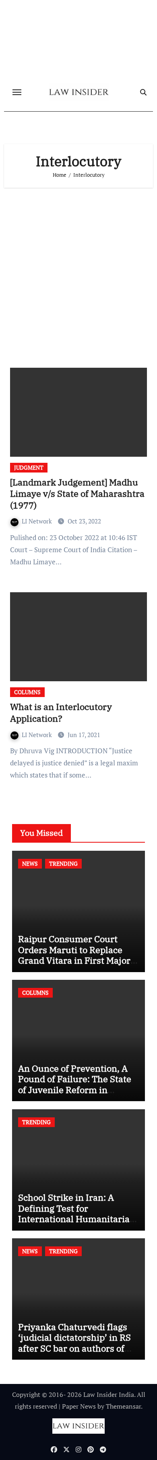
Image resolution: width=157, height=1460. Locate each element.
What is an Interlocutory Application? (61, 712)
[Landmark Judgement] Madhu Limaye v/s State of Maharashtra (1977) (77, 493)
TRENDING (63, 863)
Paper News (79, 1406)
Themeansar (123, 1406)
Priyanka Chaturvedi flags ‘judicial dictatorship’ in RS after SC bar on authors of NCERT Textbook (74, 1343)
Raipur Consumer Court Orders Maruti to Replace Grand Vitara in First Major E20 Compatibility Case (74, 955)
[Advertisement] (78, 275)
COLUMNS (27, 692)
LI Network (38, 521)
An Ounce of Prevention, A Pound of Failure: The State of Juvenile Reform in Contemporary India (74, 1084)
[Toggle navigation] (17, 92)
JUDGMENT (28, 467)
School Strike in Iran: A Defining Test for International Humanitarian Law (76, 1213)
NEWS (30, 863)
